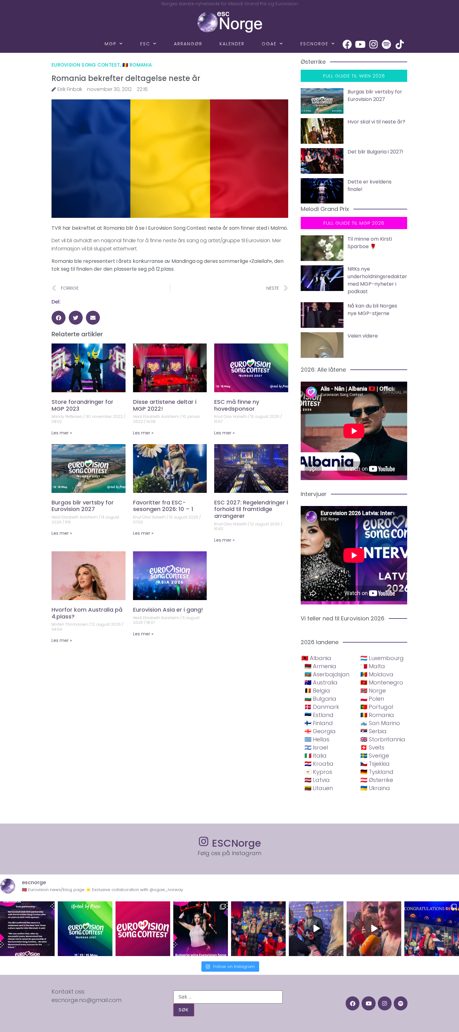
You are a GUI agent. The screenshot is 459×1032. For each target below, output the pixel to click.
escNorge (314, 44)
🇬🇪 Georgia (320, 731)
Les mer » (62, 433)
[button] (59, 318)
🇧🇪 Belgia (317, 690)
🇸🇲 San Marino (380, 723)
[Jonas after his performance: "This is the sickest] (258, 928)
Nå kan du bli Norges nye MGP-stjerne (372, 309)
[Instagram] (373, 44)
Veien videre (363, 335)
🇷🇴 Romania (137, 65)
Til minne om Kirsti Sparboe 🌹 (370, 242)
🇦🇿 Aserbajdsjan (326, 674)
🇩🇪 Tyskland (376, 772)
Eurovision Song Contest (86, 65)
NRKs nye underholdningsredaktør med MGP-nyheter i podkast (377, 280)
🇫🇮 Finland (318, 723)
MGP (110, 44)
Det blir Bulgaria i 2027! (375, 151)
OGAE (269, 44)
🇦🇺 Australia (321, 682)
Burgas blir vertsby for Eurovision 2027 (83, 505)
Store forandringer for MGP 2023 (82, 405)
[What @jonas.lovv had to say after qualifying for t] (374, 928)
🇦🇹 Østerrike (376, 780)
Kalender (232, 44)
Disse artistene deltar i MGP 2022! (164, 405)
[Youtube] (360, 44)
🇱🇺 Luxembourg (382, 658)
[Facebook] (347, 44)
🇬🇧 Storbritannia (382, 739)
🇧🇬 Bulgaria (320, 699)
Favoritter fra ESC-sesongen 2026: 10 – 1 (163, 505)
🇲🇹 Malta (372, 666)
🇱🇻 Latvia (317, 780)
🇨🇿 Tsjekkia (375, 764)
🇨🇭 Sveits (372, 747)
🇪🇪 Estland (318, 715)
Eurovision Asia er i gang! (168, 610)
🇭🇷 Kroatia (318, 764)
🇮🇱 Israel (316, 747)
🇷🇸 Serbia (373, 731)
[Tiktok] (399, 44)
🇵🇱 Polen (372, 699)
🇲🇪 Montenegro (381, 682)
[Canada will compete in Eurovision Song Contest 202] (143, 928)
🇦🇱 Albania (316, 658)
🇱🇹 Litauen (318, 788)
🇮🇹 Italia (315, 755)
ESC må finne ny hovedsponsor (236, 405)
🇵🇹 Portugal (376, 707)
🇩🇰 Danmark (321, 707)
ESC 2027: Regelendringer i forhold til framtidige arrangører (251, 509)
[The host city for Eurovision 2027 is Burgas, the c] (85, 928)
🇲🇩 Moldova (376, 674)
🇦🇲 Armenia (320, 666)
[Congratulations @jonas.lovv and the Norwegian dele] (431, 928)
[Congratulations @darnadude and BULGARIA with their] (200, 928)
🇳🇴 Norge (373, 690)
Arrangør (188, 44)
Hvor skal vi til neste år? (376, 121)
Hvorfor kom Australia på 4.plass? (87, 613)
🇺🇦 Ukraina (375, 788)
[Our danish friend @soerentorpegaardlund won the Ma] (316, 928)
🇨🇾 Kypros (318, 772)
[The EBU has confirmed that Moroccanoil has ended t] (27, 928)
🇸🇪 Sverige (374, 755)
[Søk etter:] (228, 997)
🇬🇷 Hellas (316, 739)
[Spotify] (386, 44)
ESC (145, 44)
